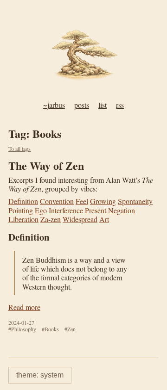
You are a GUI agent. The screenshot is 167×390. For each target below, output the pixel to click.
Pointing (20, 210)
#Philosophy (22, 329)
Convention (57, 201)
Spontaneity (135, 201)
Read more (24, 307)
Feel (82, 201)
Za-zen (50, 219)
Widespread (80, 219)
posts (81, 104)
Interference (66, 210)
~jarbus (54, 104)
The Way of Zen (46, 165)
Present (95, 210)
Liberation (23, 219)
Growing (103, 201)
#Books (50, 329)
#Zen (70, 329)
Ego (41, 210)
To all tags (19, 148)
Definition (23, 201)
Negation (121, 210)
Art (104, 219)
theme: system (40, 375)
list (102, 104)
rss (120, 104)
